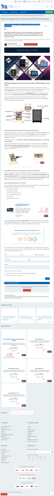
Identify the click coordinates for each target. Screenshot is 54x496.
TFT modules (38, 89)
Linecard (29, 428)
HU (37, 457)
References (3, 433)
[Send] (51, 452)
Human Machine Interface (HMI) (27, 24)
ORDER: (46, 214)
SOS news (3, 461)
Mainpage (8, 15)
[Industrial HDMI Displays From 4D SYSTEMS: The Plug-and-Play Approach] (9, 312)
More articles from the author (31, 44)
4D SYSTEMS (18, 216)
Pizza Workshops (4, 457)
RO (29, 459)
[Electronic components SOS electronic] (7, 6)
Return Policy (30, 434)
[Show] (47, 216)
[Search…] (16, 6)
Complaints (30, 433)
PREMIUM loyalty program (32, 436)
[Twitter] (24, 412)
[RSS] (31, 412)
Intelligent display (8, 26)
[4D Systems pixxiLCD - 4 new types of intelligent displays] (27, 312)
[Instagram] (28, 412)
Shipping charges (31, 431)
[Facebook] (12, 412)
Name (5, 254)
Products (29, 426)
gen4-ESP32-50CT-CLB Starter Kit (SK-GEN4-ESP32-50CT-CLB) (23, 205)
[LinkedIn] (20, 412)
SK (29, 457)
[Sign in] (47, 7)
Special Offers (3, 452)
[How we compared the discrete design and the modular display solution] (44, 312)
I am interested (27, 290)
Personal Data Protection (31, 273)
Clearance (3, 454)
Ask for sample (49, 12)
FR (44, 459)
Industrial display (37, 24)
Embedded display (16, 24)
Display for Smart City (8, 24)
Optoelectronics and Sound (18, 15)
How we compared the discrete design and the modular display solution (44, 318)
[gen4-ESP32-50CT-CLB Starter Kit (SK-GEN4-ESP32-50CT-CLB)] (10, 210)
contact (24, 179)
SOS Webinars (3, 459)
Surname (21, 254)
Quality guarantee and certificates (7, 434)
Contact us (3, 431)
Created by (16, 492)
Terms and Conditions (31, 429)
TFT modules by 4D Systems (14, 220)
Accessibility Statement (5, 462)
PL (33, 459)
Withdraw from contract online (33, 439)
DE (45, 457)
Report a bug (4, 494)
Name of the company (39, 254)
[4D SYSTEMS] (46, 25)
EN (41, 457)
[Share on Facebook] (5, 29)
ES (40, 459)
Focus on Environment (5, 438)
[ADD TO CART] (45, 216)
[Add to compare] (13, 341)
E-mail (28, 259)
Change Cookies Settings (32, 441)
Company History (4, 439)
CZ (33, 457)
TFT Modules (18, 207)
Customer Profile (4, 428)
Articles (11, 15)
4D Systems (27, 247)
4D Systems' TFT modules (10, 132)
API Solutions (3, 449)
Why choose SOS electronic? (6, 429)
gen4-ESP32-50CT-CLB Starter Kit (11, 186)
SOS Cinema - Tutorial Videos (6, 456)
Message (6, 264)
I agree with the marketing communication (14, 275)
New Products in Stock (5, 451)
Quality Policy (3, 436)
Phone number (7, 259)
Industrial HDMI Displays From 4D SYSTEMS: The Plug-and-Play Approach (9, 318)
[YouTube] (16, 412)
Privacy (29, 438)
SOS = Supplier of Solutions (6, 426)
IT (36, 459)
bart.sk (20, 492)
